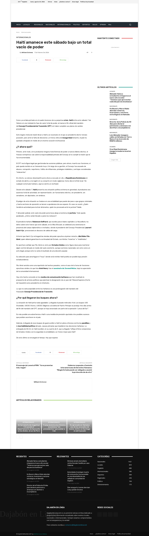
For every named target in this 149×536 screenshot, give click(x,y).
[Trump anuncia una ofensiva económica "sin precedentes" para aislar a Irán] (54, 419)
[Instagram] (123, 1)
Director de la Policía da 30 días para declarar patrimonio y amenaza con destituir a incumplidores (120, 125)
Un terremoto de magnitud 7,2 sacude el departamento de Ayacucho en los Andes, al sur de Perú (28, 428)
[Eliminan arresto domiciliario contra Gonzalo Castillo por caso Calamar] (62, 463)
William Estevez (27, 52)
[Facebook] (121, 1)
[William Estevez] (18, 52)
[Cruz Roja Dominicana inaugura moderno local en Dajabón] (102, 150)
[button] (130, 24)
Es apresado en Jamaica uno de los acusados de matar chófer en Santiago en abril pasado (79, 428)
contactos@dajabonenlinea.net (76, 525)
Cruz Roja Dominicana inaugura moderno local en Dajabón (120, 151)
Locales (112, 91)
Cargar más (114, 160)
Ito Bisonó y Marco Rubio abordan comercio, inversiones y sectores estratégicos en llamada (120, 112)
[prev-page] (17, 437)
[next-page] (21, 437)
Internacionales (26, 32)
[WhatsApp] (116, 514)
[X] (126, 1)
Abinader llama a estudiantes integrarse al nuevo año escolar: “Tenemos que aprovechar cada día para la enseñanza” (121, 98)
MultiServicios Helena (40, 534)
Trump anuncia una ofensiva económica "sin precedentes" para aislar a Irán (54, 428)
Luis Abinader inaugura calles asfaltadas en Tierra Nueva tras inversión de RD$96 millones (121, 138)
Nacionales (113, 106)
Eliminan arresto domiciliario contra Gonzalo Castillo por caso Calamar (78, 463)
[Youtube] (131, 1)
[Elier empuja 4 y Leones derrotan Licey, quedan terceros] (62, 490)
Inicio (18, 32)
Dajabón (112, 146)
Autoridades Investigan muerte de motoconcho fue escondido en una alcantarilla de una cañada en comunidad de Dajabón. (78, 476)
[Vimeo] (129, 1)
